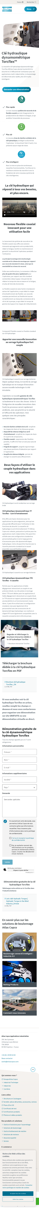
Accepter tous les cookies (18, 1193)
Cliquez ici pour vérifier (20, 870)
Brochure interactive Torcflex (19, 643)
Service (6, 1141)
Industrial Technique (11, 1082)
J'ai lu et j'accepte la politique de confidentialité (23, 839)
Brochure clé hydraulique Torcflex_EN (15, 683)
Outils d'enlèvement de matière (15, 1131)
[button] (19, 787)
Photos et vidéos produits (13, 1115)
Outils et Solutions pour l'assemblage (17, 1125)
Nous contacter (7, 1058)
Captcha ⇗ (30, 872)
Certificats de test (10, 1108)
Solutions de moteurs (11, 1134)
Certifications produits (12, 1112)
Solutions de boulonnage (12, 1128)
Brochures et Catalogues (12, 1099)
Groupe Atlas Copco (11, 1079)
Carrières (7, 1089)
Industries (7, 1086)
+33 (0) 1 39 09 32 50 (8, 1055)
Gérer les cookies (18, 1199)
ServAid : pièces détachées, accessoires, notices (20, 1102)
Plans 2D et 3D (9, 1105)
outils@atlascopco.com (10, 1062)
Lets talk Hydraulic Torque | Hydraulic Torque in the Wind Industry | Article (17, 901)
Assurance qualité (10, 1138)
